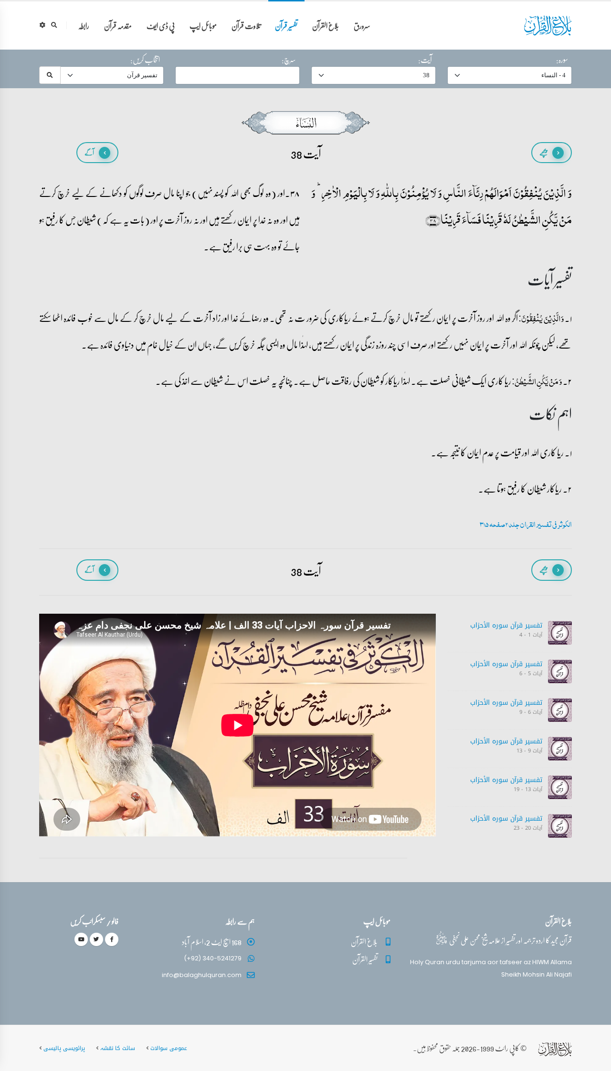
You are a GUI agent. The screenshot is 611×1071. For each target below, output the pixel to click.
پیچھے (543, 152)
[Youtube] (81, 939)
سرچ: (289, 59)
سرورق (362, 25)
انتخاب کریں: (145, 59)
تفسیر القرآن (365, 959)
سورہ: (562, 59)
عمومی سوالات (168, 1048)
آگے (89, 152)
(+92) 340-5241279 (213, 958)
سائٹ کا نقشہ (117, 1048)
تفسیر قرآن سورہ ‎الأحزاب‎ (506, 625)
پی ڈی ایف (161, 25)
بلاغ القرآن (325, 25)
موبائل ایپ (203, 25)
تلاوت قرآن (246, 25)
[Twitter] (96, 939)
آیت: (425, 59)
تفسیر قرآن (286, 25)
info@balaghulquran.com (202, 975)
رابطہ (83, 25)
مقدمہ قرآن (118, 25)
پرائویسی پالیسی (64, 1048)
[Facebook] (111, 939)
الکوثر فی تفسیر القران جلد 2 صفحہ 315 (526, 524)
